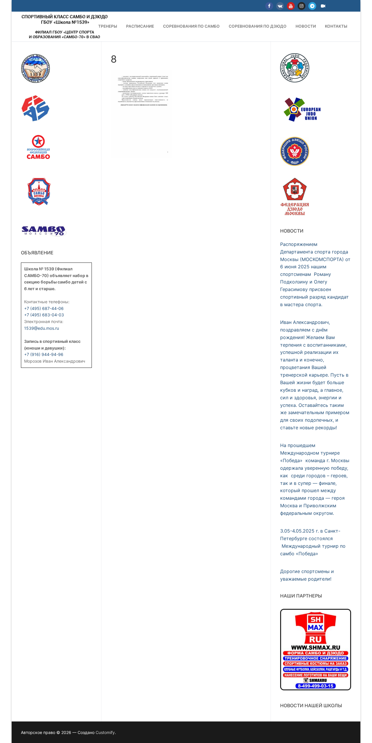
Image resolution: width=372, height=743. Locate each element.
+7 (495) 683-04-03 (44, 314)
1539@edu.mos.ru (41, 328)
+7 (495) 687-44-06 (44, 308)
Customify (105, 732)
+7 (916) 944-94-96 (43, 354)
